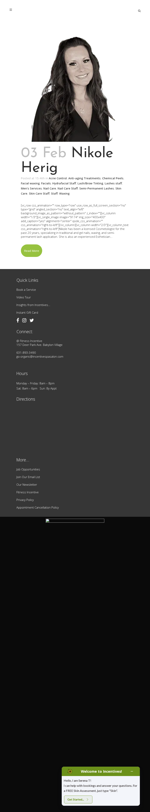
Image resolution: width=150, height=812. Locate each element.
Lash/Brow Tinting (90, 183)
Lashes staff (113, 183)
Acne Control (58, 178)
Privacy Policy (25, 500)
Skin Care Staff (39, 193)
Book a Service (26, 290)
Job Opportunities (28, 469)
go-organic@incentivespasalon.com (39, 356)
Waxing (64, 193)
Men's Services (31, 188)
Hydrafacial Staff (64, 183)
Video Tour (23, 297)
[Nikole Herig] (75, 83)
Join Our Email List (28, 477)
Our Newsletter (26, 484)
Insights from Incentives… (33, 305)
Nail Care (49, 188)
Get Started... (75, 799)
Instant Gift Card (27, 312)
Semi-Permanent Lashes (96, 188)
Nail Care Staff (68, 188)
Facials (46, 183)
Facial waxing (30, 183)
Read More (31, 251)
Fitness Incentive (27, 492)
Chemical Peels (112, 178)
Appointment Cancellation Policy (37, 507)
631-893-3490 (26, 352)
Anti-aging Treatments (84, 178)
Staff (54, 193)
